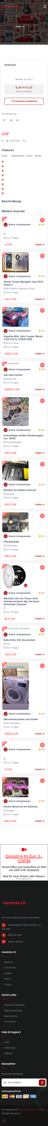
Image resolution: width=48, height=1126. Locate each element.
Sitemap (8, 1053)
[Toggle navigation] (44, 6)
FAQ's (7, 1042)
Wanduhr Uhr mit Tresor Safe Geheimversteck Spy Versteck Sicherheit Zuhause (21, 601)
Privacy (7, 984)
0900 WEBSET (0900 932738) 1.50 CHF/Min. (21, 927)
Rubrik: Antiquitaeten (20, 224)
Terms (7, 979)
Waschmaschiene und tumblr (21, 719)
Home (19, 26)
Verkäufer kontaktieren (25, 101)
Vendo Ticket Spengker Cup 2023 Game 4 (23, 283)
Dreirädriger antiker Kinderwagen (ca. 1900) (23, 437)
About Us (8, 962)
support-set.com (15, 941)
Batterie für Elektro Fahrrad (20, 490)
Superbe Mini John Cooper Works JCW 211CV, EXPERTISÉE (23, 338)
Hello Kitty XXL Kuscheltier (19, 640)
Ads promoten (11, 1016)
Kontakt (7, 973)
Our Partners (10, 1021)
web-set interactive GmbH (31, 1109)
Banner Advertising (13, 1010)
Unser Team (9, 967)
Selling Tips (9, 1047)
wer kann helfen (13, 375)
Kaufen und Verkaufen (14, 1005)
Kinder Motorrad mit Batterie (20, 806)
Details (39, 244)
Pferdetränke (11, 541)
